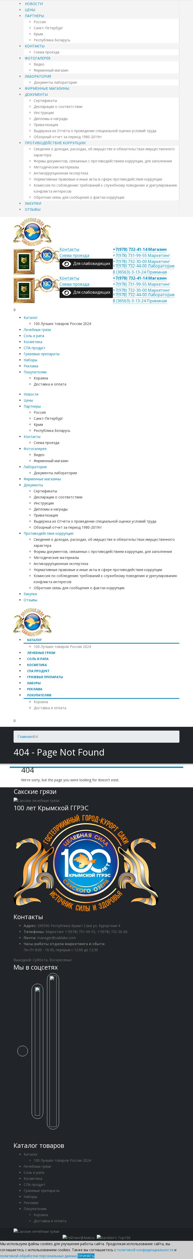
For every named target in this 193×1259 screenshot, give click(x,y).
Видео (39, 64)
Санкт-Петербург (48, 27)
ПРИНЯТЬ (86, 1255)
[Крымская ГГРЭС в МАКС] (39, 1054)
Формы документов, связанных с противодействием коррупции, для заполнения (103, 161)
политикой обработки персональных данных (38, 1255)
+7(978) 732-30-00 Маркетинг (141, 261)
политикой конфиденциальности (145, 1249)
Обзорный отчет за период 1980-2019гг (68, 136)
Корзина (41, 378)
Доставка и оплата (50, 384)
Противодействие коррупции (55, 142)
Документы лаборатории (55, 82)
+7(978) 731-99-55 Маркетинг (141, 255)
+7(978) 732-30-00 (112, 931)
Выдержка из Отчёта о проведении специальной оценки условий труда (95, 130)
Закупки (33, 203)
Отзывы (32, 209)
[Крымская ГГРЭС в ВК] (24, 1054)
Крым (38, 34)
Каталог (31, 317)
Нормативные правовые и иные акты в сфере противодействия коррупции (98, 179)
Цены (30, 9)
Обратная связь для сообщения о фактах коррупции (79, 197)
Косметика (33, 341)
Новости (34, 3)
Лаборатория (38, 76)
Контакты (34, 46)
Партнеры (34, 15)
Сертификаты (45, 100)
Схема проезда (46, 52)
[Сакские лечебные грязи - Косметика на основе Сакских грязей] (32, 231)
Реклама (31, 366)
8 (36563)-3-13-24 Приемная (140, 272)
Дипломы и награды (51, 118)
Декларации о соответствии (58, 106)
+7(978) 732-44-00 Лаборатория (143, 266)
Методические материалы (56, 167)
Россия (40, 21)
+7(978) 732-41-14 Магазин (140, 249)
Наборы (30, 359)
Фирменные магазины (47, 88)
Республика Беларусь (52, 40)
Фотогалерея (37, 58)
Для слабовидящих (90, 263)
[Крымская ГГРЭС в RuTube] (55, 1053)
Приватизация (46, 124)
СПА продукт (34, 347)
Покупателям (35, 372)
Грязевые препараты (42, 353)
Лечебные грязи (37, 329)
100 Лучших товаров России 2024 (62, 323)
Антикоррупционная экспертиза (61, 173)
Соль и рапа (34, 335)
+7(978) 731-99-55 (80, 931)
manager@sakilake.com (56, 937)
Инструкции (44, 112)
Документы (36, 94)
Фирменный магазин (51, 70)
